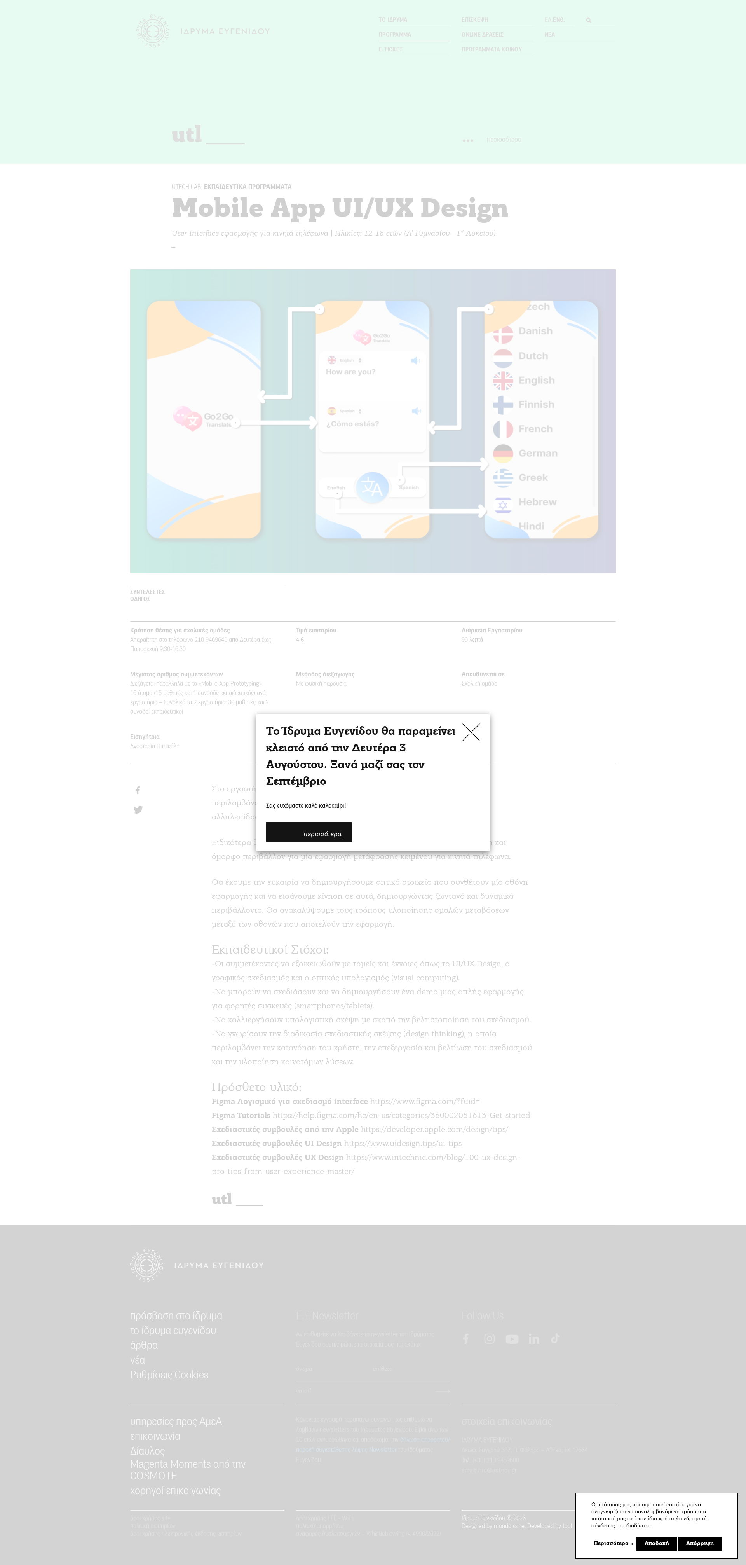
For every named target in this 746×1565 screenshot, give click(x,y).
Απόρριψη (700, 1544)
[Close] (471, 732)
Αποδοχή (657, 1544)
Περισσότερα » (613, 1544)
